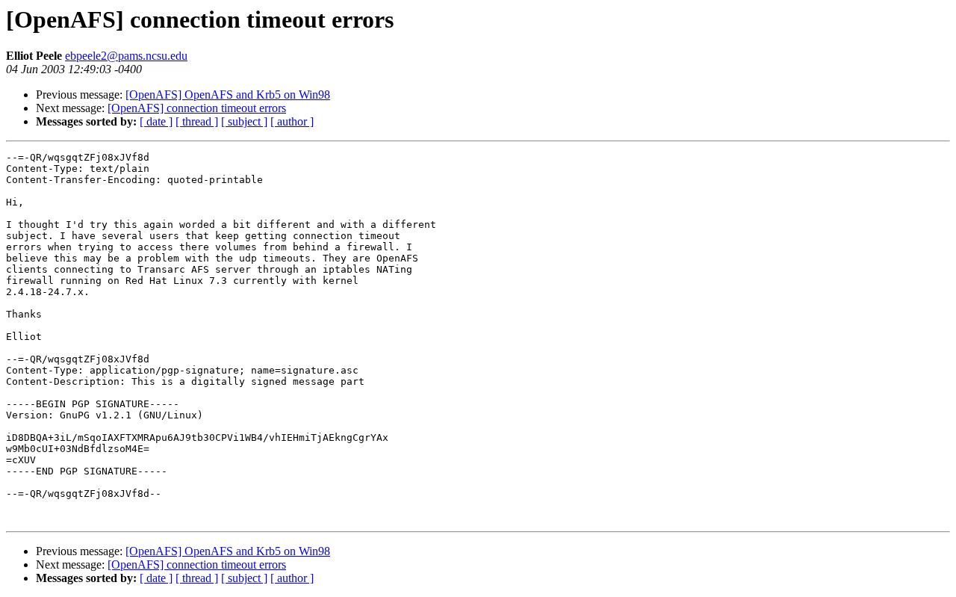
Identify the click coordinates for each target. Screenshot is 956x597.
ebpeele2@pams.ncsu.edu (126, 55)
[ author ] (292, 121)
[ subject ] (244, 121)
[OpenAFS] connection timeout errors (197, 108)
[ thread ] (197, 121)
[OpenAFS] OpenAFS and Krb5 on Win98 (227, 94)
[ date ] (156, 121)
